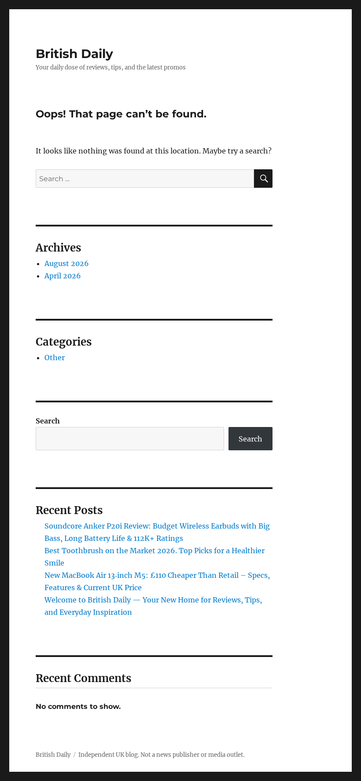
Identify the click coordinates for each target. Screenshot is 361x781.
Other (54, 357)
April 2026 (62, 275)
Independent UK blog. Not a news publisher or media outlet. (161, 755)
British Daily (74, 53)
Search (48, 420)
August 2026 (66, 263)
